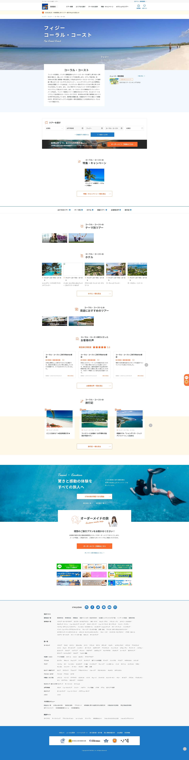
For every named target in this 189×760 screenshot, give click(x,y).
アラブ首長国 (60, 657)
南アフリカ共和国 (96, 660)
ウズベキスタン (102, 670)
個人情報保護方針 (109, 732)
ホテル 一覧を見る (94, 293)
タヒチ (59, 687)
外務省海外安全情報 (113, 705)
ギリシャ (82, 650)
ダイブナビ (47, 718)
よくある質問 (70, 732)
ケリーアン (88, 718)
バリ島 (86, 664)
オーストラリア (94, 634)
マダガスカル (128, 660)
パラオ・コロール (130, 632)
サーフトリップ (56, 718)
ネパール (123, 664)
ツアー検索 (69, 7)
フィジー (50, 16)
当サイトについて (48, 708)
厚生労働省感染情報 (126, 705)
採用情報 (127, 732)
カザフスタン (118, 670)
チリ (58, 680)
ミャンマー (67, 666)
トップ (44, 16)
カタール (68, 657)
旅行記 (127, 210)
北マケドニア (131, 650)
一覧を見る (140, 76)
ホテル (89, 210)
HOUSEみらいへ (97, 718)
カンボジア (79, 664)
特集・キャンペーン (107, 7)
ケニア (80, 660)
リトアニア (75, 650)
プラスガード (78, 705)
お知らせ (61, 732)
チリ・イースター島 (76, 634)
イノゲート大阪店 (122, 618)
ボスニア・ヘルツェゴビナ (64, 653)
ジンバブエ (113, 660)
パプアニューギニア (84, 691)
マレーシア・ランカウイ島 (89, 629)
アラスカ (66, 674)
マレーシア (101, 664)
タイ (65, 664)
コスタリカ (81, 677)
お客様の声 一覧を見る (94, 386)
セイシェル (77, 684)
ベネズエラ (80, 680)
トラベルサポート (82, 732)
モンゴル (59, 666)
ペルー (118, 677)
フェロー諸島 (83, 653)
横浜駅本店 (60, 618)
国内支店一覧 (87, 503)
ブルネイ (80, 666)
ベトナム (59, 664)
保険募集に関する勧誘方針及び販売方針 (94, 705)
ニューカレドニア (67, 687)
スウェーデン (123, 648)
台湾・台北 (101, 629)
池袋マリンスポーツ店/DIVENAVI (88, 618)
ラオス (137, 664)
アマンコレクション (68, 718)
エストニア (60, 650)
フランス (91, 645)
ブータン (74, 666)
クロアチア (89, 650)
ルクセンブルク (119, 645)
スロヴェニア (97, 650)
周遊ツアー (101, 210)
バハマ (88, 677)
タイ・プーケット (116, 627)
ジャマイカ (101, 677)
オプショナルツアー (122, 7)
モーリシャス (68, 684)
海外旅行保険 (68, 705)
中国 (86, 666)
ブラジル (131, 677)
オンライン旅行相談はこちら (94, 553)
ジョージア (93, 670)
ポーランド (88, 648)
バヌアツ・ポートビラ (63, 634)
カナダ (72, 674)
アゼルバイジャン (83, 670)
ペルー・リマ (103, 632)
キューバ (94, 677)
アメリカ (59, 674)
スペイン (71, 645)
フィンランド (114, 648)
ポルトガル (79, 645)
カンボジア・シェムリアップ (102, 627)
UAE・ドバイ (93, 621)
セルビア (75, 653)
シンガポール (109, 664)
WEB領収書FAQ (75, 708)
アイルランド (135, 645)
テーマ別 (77, 210)
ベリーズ (66, 677)
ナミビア (120, 660)
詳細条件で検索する (82, 135)
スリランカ (131, 664)
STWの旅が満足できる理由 (94, 496)
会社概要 (120, 732)
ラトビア (67, 650)
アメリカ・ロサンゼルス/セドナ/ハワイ (116, 629)
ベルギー (110, 645)
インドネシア (126, 627)
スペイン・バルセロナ (126, 621)
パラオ (97, 687)
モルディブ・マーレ (62, 624)
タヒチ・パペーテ (91, 624)
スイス (59, 648)
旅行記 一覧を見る (94, 446)
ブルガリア (115, 650)
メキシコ (59, 677)
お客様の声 (115, 210)
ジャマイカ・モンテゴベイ (116, 632)
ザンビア (105, 660)
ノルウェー (140, 648)
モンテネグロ (106, 650)
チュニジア (73, 660)
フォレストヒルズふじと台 (111, 718)
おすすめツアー (63, 210)
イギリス (127, 645)
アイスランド (105, 648)
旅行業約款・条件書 (96, 732)
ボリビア (124, 677)
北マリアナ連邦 (110, 687)
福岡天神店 (132, 618)
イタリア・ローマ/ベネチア (64, 621)
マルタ (65, 645)
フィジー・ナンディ (123, 624)
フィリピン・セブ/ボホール (85, 627)
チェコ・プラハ (103, 621)
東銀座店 (75, 618)
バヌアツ (83, 687)
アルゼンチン (138, 677)
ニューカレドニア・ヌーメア (77, 624)
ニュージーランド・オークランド (107, 624)
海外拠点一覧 (100, 503)
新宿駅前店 (68, 618)
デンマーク (132, 648)
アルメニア (73, 670)
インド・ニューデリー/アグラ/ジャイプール (68, 629)
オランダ (104, 645)
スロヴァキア (96, 648)
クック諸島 (90, 687)
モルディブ (60, 684)
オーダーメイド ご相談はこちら (94, 546)
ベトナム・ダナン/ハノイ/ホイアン (66, 627)
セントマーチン (110, 677)
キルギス (110, 670)
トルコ (74, 657)
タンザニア (87, 660)
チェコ (64, 648)
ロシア (59, 670)
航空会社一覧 (47, 705)
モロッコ (85, 634)
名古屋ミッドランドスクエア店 (107, 618)
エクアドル (64, 680)
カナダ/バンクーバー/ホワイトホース (67, 632)
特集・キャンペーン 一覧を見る (94, 194)
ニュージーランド (72, 691)
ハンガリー (80, 648)
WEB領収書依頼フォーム (62, 708)
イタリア (59, 645)
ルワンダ (136, 660)
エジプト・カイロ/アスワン (81, 621)
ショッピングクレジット (127, 718)
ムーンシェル (79, 718)
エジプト (59, 660)
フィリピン (71, 664)
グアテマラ (73, 677)
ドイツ (85, 645)
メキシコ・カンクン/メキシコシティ (88, 632)
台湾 (90, 666)
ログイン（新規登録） (140, 1)
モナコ (98, 645)
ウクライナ (66, 670)
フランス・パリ (114, 621)
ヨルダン (80, 657)
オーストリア (71, 648)
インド (117, 664)
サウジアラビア (89, 657)
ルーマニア (123, 650)
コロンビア (72, 680)
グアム (102, 687)
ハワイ (59, 695)
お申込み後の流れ (58, 705)
